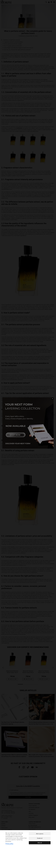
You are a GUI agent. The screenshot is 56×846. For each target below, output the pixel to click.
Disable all (39, 838)
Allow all (40, 842)
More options (39, 833)
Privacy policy (9, 843)
